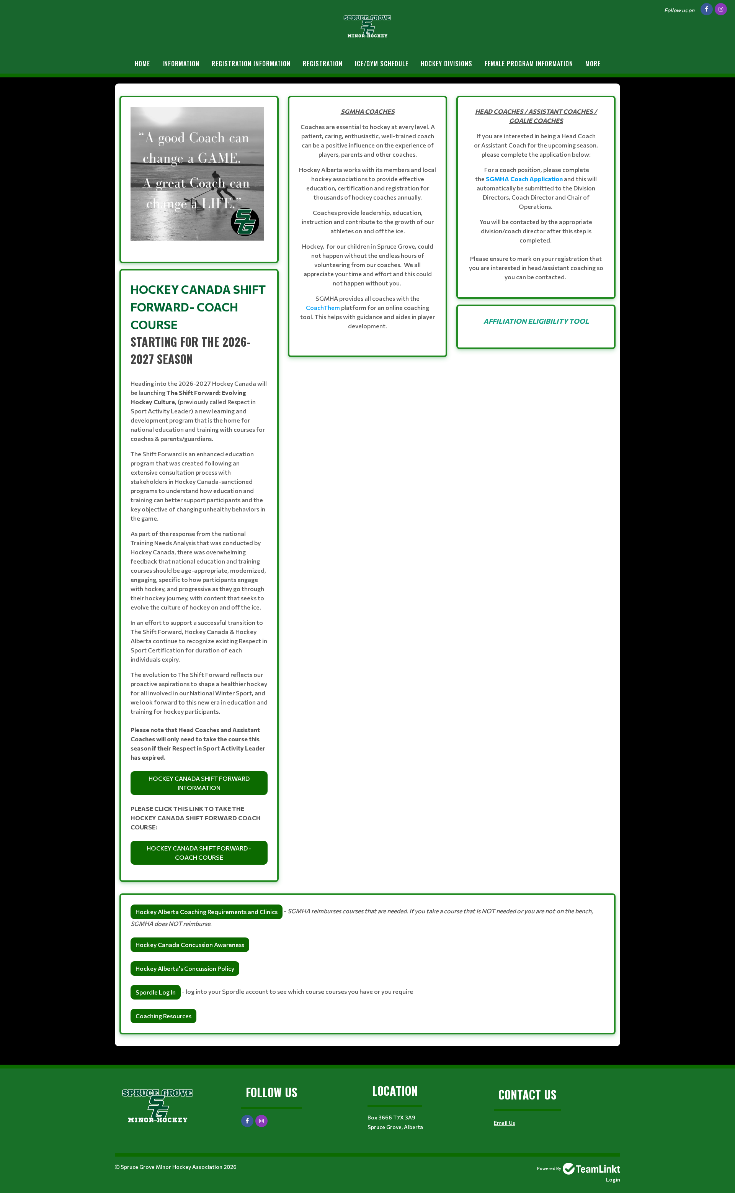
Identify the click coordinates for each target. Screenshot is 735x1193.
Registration (323, 63)
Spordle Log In (156, 992)
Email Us (504, 1122)
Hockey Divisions (446, 63)
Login (613, 1179)
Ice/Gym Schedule (381, 63)
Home (142, 63)
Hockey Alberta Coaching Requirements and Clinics (207, 911)
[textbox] (199, 179)
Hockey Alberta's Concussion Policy (185, 968)
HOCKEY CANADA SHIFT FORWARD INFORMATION (199, 783)
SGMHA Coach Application (524, 178)
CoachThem (323, 307)
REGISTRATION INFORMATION (251, 63)
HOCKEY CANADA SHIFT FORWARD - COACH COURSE (199, 852)
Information (180, 63)
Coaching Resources (163, 1015)
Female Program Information (529, 63)
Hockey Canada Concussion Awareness (190, 944)
